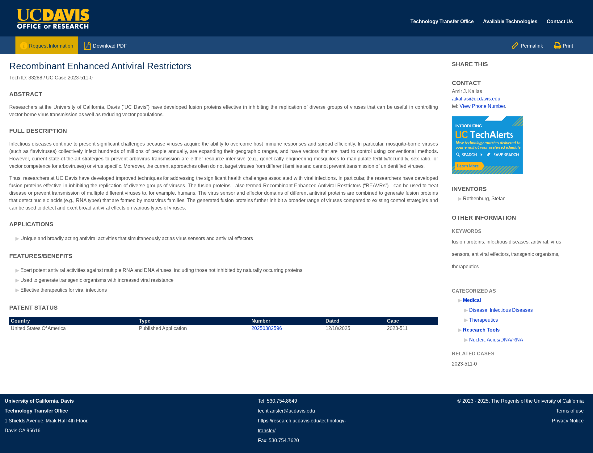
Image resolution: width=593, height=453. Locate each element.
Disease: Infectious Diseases (501, 310)
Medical (472, 300)
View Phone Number (482, 106)
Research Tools (481, 329)
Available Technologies (510, 21)
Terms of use (570, 410)
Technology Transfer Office (442, 21)
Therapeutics (483, 320)
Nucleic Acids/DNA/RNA (496, 339)
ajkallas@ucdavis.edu (476, 98)
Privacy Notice (568, 420)
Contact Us (560, 21)
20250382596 (266, 328)
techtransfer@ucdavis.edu (286, 410)
